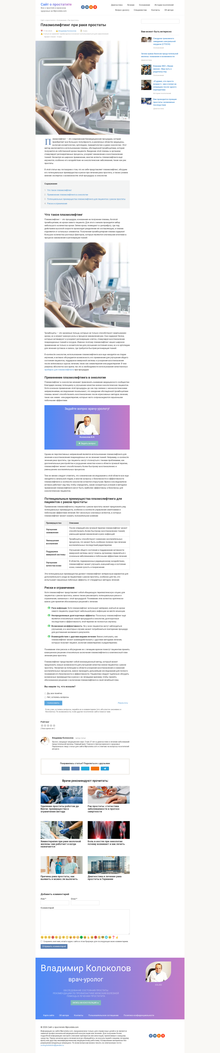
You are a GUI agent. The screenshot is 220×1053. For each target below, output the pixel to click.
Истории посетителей (164, 5)
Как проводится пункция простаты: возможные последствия (165, 102)
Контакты (155, 10)
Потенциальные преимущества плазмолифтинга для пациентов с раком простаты (86, 199)
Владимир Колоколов (67, 31)
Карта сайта (48, 1015)
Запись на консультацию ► (86, 1003)
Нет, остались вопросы (57, 697)
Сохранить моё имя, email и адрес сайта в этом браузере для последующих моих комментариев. (85, 941)
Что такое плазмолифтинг (59, 190)
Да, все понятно (54, 693)
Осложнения (144, 5)
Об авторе (169, 10)
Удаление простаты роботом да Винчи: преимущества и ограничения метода (60, 809)
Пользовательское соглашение (103, 1015)
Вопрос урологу (122, 10)
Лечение (130, 5)
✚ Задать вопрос (87, 443)
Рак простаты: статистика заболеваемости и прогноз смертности (103, 809)
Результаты (123, 703)
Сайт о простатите (56, 4)
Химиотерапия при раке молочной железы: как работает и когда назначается (61, 844)
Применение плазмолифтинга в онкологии (67, 194)
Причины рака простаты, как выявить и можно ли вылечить (59, 878)
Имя (43, 899)
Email (74, 899)
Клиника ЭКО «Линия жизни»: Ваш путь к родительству (163, 69)
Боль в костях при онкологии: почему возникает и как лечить (106, 842)
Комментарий (47, 908)
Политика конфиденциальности (139, 1015)
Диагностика (116, 5)
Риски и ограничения (57, 203)
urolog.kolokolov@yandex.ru (52, 1045)
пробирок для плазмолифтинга (59, 369)
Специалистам (140, 10)
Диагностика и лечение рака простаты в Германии (104, 878)
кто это (158, 984)
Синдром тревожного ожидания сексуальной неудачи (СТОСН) (164, 41)
